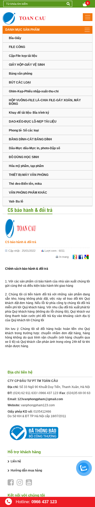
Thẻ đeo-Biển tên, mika (25, 183)
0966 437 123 (48, 393)
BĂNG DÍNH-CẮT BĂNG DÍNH (30, 139)
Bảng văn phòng (20, 73)
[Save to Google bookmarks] (86, 257)
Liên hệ (16, 461)
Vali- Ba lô (16, 201)
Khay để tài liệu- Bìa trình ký (29, 112)
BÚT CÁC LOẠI (20, 82)
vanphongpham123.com (38, 405)
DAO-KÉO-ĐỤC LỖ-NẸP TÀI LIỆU (32, 121)
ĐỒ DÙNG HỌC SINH (24, 157)
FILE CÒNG (17, 47)
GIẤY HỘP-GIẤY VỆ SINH (27, 64)
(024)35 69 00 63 (78, 393)
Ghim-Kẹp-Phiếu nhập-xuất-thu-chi (34, 91)
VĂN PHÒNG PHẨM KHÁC (28, 192)
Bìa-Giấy (15, 38)
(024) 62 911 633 (25, 393)
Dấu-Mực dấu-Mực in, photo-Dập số (34, 148)
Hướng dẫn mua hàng (26, 470)
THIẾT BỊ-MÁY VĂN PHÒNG (28, 175)
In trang (64, 256)
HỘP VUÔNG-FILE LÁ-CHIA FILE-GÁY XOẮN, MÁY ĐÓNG (45, 102)
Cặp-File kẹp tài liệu (23, 56)
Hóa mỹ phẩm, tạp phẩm (26, 166)
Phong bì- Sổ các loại (24, 130)
